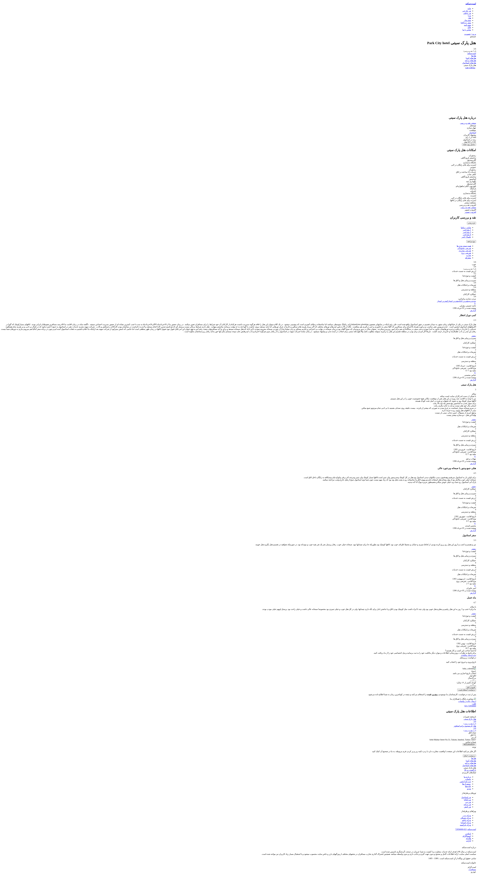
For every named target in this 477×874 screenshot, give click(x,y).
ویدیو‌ (469, 789)
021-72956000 (461, 829)
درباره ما (467, 777)
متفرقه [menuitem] (468, 258)
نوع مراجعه (471, 241)
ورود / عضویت (470, 34)
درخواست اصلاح (469, 756)
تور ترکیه (467, 804)
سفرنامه (467, 25)
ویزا (469, 16)
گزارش (473, 310)
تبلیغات (468, 779)
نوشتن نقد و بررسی (468, 123)
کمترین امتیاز (442, 301)
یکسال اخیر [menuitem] (466, 237)
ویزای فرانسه (465, 825)
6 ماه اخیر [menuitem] (467, 235)
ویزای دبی (467, 815)
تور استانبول (466, 797)
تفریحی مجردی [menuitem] (465, 251)
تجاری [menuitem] (468, 255)
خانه (469, 8)
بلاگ (469, 27)
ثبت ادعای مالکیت (468, 655)
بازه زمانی (471, 223)
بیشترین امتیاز (454, 301)
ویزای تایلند (466, 820)
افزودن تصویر (470, 212)
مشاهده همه (470, 68)
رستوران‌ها (466, 784)
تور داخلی (467, 13)
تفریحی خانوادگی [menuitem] (464, 248)
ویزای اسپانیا (466, 823)
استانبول (472, 133)
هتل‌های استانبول (469, 63)
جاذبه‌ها (468, 786)
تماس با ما (466, 30)
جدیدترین (473, 301)
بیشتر (473, 336)
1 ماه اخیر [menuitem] (467, 230)
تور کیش (467, 807)
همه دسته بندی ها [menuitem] (464, 246)
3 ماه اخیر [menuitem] (467, 232)
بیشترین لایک (465, 301)
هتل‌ (469, 18)
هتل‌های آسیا (471, 58)
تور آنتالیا (467, 800)
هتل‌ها (473, 56)
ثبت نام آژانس (465, 782)
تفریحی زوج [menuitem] (466, 253)
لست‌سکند (470, 3)
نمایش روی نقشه (469, 144)
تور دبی (468, 802)
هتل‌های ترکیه (470, 60)
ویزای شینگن (465, 818)
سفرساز (467, 20)
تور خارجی (466, 11)
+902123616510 (469, 744)
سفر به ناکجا (466, 23)
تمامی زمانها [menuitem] (466, 227)
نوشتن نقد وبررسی (468, 207)
